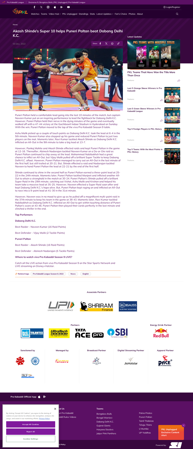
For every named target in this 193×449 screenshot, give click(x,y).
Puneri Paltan (145, 417)
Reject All (31, 431)
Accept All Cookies (30, 424)
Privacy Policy (44, 418)
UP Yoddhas (145, 432)
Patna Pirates (145, 413)
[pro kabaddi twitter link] (41, 7)
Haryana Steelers (104, 429)
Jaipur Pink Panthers (106, 433)
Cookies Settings (30, 439)
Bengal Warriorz (104, 417)
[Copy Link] (118, 43)
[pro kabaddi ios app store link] (40, 397)
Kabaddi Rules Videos (65, 417)
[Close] (55, 409)
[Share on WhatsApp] (112, 43)
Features (130, 80)
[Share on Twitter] (106, 43)
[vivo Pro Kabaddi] (20, 11)
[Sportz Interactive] (174, 445)
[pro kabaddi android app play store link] (61, 7)
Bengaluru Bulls (104, 413)
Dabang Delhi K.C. (105, 421)
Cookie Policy (60, 444)
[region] (30, 425)
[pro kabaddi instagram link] (48, 7)
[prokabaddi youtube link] (68, 7)
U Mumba (143, 428)
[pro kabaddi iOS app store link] (55, 7)
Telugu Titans (145, 424)
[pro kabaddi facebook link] (34, 7)
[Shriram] (61, 306)
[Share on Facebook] (100, 43)
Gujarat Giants (103, 425)
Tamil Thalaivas (146, 421)
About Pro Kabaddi (64, 413)
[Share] (178, 80)
